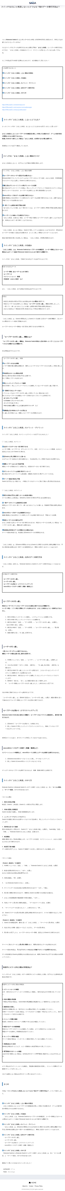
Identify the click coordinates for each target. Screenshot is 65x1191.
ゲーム (13, 1169)
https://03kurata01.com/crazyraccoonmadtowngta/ (17, 107)
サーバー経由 (7, 858)
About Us (25, 1186)
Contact (31, 1186)
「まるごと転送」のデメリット (12, 490)
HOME (33, 1183)
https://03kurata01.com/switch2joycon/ (13, 104)
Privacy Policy (39, 1186)
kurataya (12, 1172)
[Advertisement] (32, 23)
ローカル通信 (7, 797)
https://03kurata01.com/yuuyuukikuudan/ (14, 109)
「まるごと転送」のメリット (12, 441)
